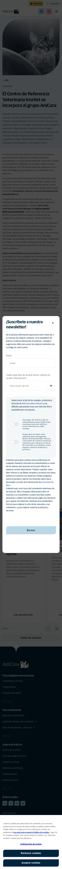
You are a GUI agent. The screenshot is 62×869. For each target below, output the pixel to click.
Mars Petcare (36, 404)
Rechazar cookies (31, 853)
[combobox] (31, 386)
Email (9, 355)
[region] (31, 842)
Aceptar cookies (31, 863)
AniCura (25, 404)
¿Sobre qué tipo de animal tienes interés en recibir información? (28, 377)
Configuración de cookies (31, 844)
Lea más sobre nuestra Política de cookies (31, 832)
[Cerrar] (53, 323)
